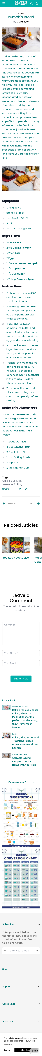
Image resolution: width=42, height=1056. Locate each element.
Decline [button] (7, 1050)
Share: (5, 489)
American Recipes (20, 706)
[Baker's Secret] (21, 3)
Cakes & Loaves (11, 480)
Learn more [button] (9, 1044)
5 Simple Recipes (19, 754)
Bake (14, 734)
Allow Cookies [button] (26, 1050)
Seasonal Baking (12, 484)
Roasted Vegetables (15, 558)
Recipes (21, 13)
